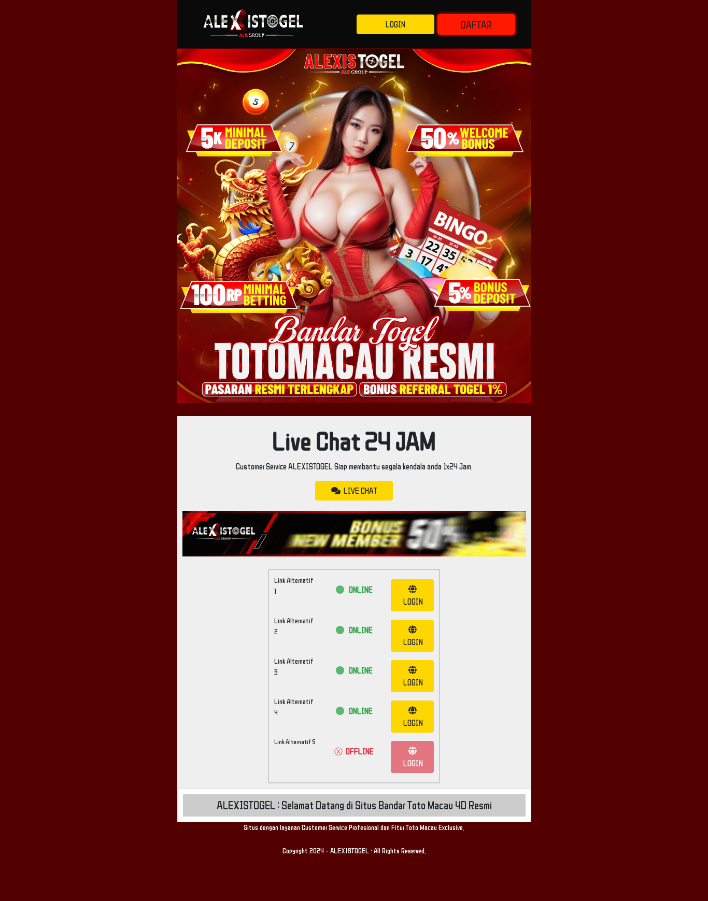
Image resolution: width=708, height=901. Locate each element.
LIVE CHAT (359, 491)
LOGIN (395, 24)
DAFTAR (476, 24)
